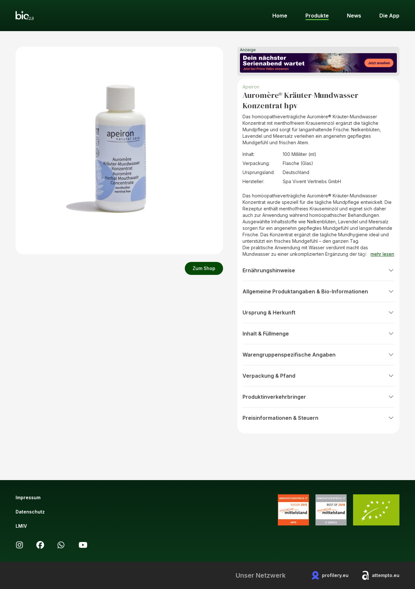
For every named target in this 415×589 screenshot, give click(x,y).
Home (279, 15)
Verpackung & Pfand (269, 375)
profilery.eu (335, 575)
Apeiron (251, 86)
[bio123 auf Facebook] (40, 545)
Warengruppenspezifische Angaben (289, 354)
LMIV (21, 526)
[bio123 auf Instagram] (19, 545)
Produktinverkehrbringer (274, 397)
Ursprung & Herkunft (269, 312)
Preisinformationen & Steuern (280, 418)
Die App (389, 15)
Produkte (317, 15)
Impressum (28, 497)
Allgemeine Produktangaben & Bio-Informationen (305, 291)
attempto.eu (385, 575)
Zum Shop (204, 268)
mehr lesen (382, 254)
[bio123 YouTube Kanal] (83, 545)
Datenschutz (30, 511)
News (354, 15)
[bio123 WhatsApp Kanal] (61, 545)
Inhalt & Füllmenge (266, 333)
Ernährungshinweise (269, 270)
